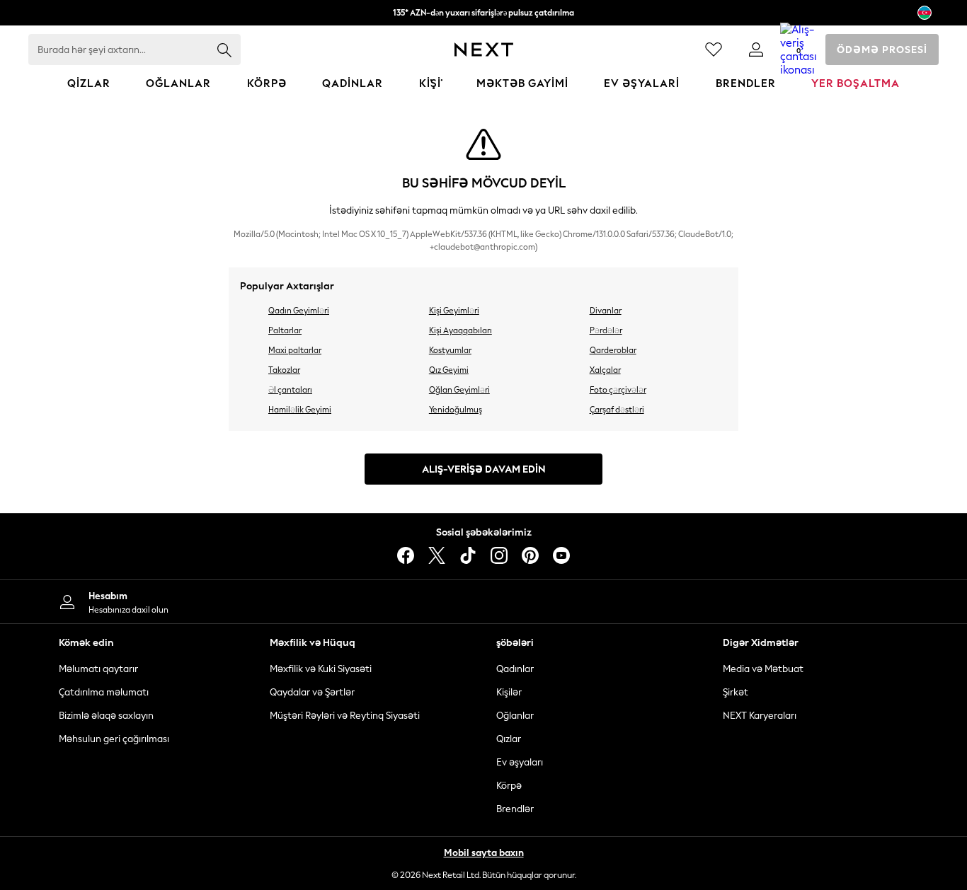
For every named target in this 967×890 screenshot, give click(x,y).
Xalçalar (605, 370)
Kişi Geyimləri (454, 311)
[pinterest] (530, 555)
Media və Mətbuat (763, 669)
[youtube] (561, 555)
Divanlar (606, 311)
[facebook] (405, 555)
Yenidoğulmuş (455, 410)
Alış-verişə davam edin (484, 469)
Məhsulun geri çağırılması (114, 739)
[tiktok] (467, 555)
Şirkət (735, 692)
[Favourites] (713, 49)
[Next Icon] (483, 49)
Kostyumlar (450, 350)
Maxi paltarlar (294, 350)
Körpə (509, 786)
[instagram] (499, 555)
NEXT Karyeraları (759, 716)
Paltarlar (285, 330)
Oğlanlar (515, 716)
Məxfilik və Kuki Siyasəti (321, 669)
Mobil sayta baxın (484, 853)
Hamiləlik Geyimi (299, 410)
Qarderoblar (613, 350)
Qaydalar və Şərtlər (312, 692)
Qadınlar (515, 669)
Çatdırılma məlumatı (104, 692)
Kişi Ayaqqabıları (460, 330)
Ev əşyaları (519, 762)
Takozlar (284, 370)
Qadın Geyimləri (298, 311)
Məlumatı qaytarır (98, 669)
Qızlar (508, 739)
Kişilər (509, 692)
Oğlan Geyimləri (459, 390)
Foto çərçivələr (618, 390)
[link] (756, 49)
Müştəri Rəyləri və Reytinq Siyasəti (345, 716)
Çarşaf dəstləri (617, 410)
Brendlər (515, 809)
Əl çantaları (290, 390)
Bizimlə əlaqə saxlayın (106, 716)
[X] (436, 555)
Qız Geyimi (449, 370)
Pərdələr (606, 330)
